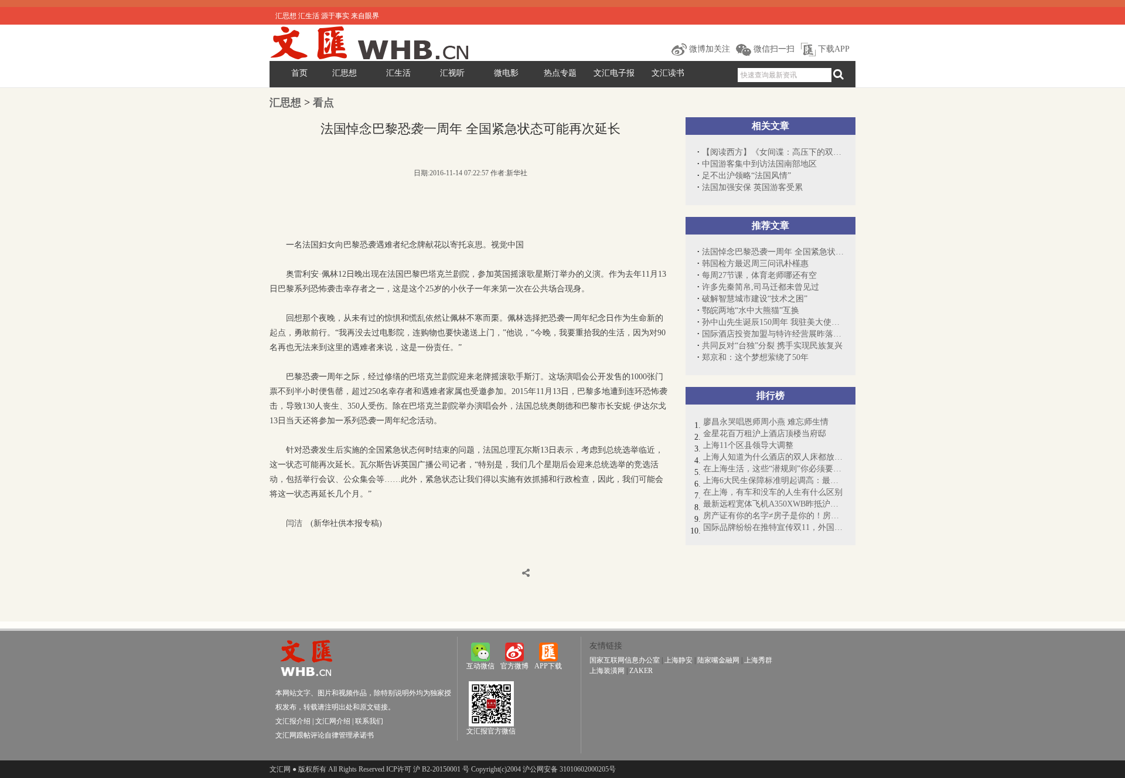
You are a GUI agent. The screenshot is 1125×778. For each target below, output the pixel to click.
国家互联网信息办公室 (624, 660)
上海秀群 (758, 660)
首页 (299, 73)
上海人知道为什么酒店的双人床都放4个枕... (773, 457)
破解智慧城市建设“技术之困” (754, 298)
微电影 (506, 73)
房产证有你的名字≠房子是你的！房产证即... (773, 515)
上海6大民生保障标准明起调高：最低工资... (773, 480)
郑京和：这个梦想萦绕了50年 (755, 357)
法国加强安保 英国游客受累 (752, 187)
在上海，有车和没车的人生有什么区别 (773, 492)
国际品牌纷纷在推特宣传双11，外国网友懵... (773, 527)
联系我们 (369, 721)
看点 (323, 102)
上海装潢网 (607, 671)
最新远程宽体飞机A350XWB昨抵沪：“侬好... (773, 504)
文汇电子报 (614, 73)
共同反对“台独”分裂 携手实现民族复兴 (772, 345)
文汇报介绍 (293, 721)
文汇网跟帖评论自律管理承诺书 (324, 735)
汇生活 (398, 73)
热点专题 (560, 73)
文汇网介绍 (332, 721)
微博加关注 (708, 49)
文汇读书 (668, 73)
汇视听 (452, 73)
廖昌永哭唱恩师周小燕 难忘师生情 (766, 421)
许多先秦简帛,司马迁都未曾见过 (760, 287)
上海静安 (678, 660)
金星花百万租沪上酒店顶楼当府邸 (764, 433)
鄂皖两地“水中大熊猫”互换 (750, 310)
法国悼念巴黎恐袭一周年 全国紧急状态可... (773, 251)
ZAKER (641, 671)
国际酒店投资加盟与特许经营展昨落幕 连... (773, 333)
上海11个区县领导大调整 (748, 445)
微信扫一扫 (773, 49)
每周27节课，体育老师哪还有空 (759, 275)
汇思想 (344, 73)
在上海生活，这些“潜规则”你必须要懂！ (773, 468)
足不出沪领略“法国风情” (746, 175)
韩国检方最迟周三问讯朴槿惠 (755, 263)
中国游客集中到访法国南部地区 (759, 163)
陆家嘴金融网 (718, 660)
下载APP (833, 49)
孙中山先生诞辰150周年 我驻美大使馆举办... (773, 322)
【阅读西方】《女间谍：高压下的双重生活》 (773, 152)
